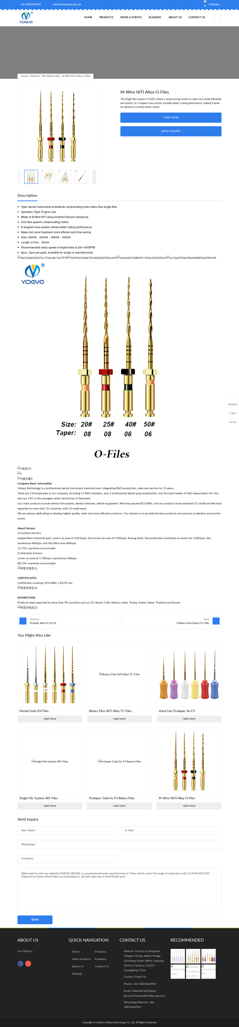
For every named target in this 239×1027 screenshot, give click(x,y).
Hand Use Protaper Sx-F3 (177, 711)
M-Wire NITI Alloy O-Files (76, 76)
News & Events (131, 17)
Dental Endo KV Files (34, 711)
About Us (175, 17)
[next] (94, 177)
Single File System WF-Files (38, 798)
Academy (155, 17)
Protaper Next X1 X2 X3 (43, 623)
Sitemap (77, 973)
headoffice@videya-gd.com (67, 4)
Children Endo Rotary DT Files (193, 623)
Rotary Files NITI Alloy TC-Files (110, 711)
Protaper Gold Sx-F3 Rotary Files (112, 798)
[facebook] (187, 4)
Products (106, 17)
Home (88, 17)
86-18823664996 (145, 984)
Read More (50, 718)
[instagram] (195, 4)
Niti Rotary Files (50, 76)
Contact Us (197, 17)
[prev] (19, 177)
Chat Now (171, 117)
